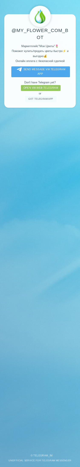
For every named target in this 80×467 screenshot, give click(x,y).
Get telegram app (40, 99)
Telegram (40, 455)
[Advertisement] (40, 278)
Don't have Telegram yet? (40, 82)
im (51, 455)
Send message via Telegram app (44, 71)
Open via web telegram (40, 87)
